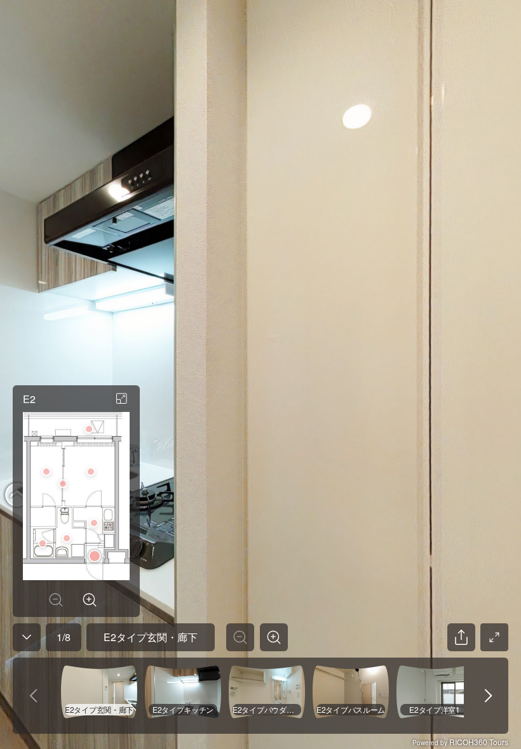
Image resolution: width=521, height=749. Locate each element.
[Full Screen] (494, 637)
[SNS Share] (461, 637)
